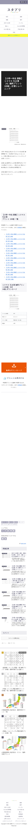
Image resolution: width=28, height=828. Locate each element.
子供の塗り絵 (7, 811)
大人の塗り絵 (20, 809)
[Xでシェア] (2, 531)
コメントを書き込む (14, 638)
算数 (16, 522)
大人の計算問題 (7, 809)
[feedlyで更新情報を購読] (2, 538)
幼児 (7, 802)
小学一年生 (5, 522)
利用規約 (20, 227)
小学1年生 (5, 524)
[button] (14, 531)
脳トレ (20, 811)
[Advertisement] (14, 52)
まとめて (22, 522)
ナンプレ (21, 807)
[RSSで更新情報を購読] (5, 538)
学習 (7, 814)
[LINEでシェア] (11, 531)
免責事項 (21, 816)
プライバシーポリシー (20, 821)
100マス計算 (7, 807)
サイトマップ (20, 818)
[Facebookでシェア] (5, 531)
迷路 (21, 802)
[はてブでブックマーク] (8, 531)
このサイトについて (7, 821)
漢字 (21, 805)
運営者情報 (7, 816)
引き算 (11, 522)
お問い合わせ (7, 818)
